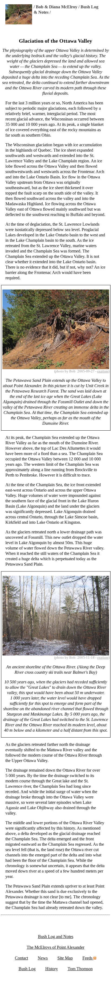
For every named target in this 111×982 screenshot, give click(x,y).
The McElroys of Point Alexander (55, 947)
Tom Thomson (80, 968)
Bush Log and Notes (55, 936)
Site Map (65, 958)
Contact (21, 958)
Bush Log (27, 968)
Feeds (87, 958)
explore (102, 371)
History (51, 968)
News (43, 958)
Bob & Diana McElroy (56, 7)
